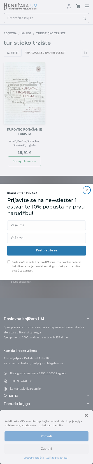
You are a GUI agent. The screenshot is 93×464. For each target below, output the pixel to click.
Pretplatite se (46, 250)
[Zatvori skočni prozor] (87, 190)
